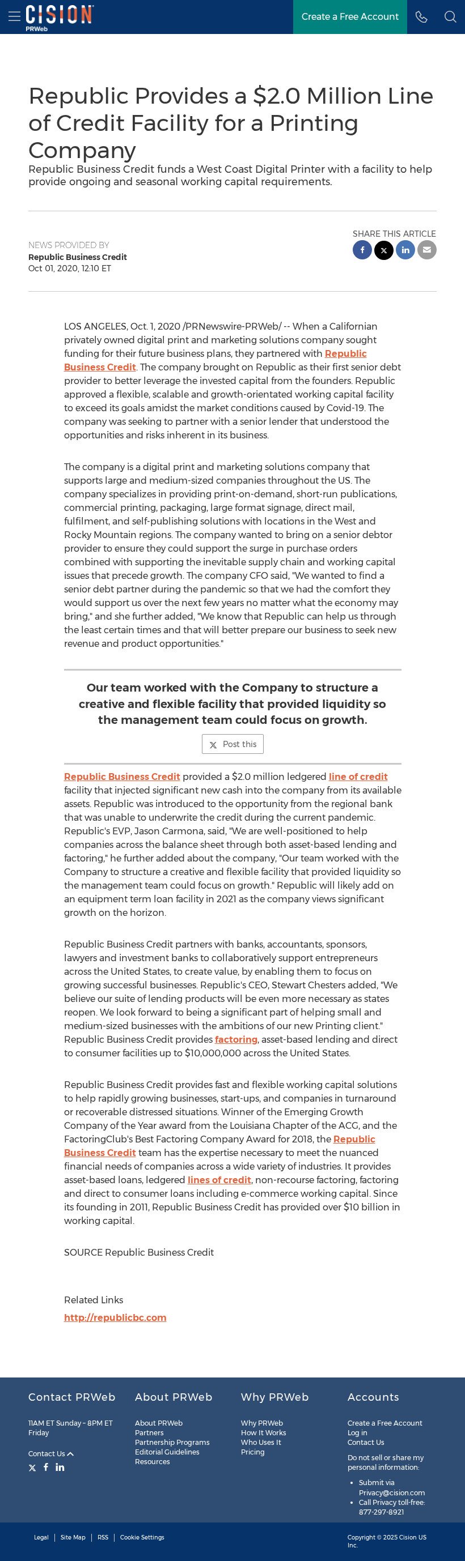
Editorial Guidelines (167, 1452)
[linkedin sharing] (405, 251)
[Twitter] (33, 1467)
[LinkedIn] (60, 1467)
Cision (408, 1537)
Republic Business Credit (122, 776)
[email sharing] (427, 251)
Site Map (73, 1537)
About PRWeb (159, 1423)
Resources (152, 1461)
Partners (149, 1432)
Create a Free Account (350, 16)
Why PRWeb (262, 1423)
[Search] (450, 17)
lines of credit (219, 1180)
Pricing (253, 1452)
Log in (357, 1432)
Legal (41, 1537)
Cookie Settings (142, 1537)
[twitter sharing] (384, 252)
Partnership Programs (172, 1442)
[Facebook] (46, 1467)
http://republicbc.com (115, 1317)
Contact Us (47, 1453)
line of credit (358, 776)
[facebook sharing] (362, 251)
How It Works (263, 1432)
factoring (236, 1039)
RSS (103, 1537)
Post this (239, 744)
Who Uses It (261, 1442)
